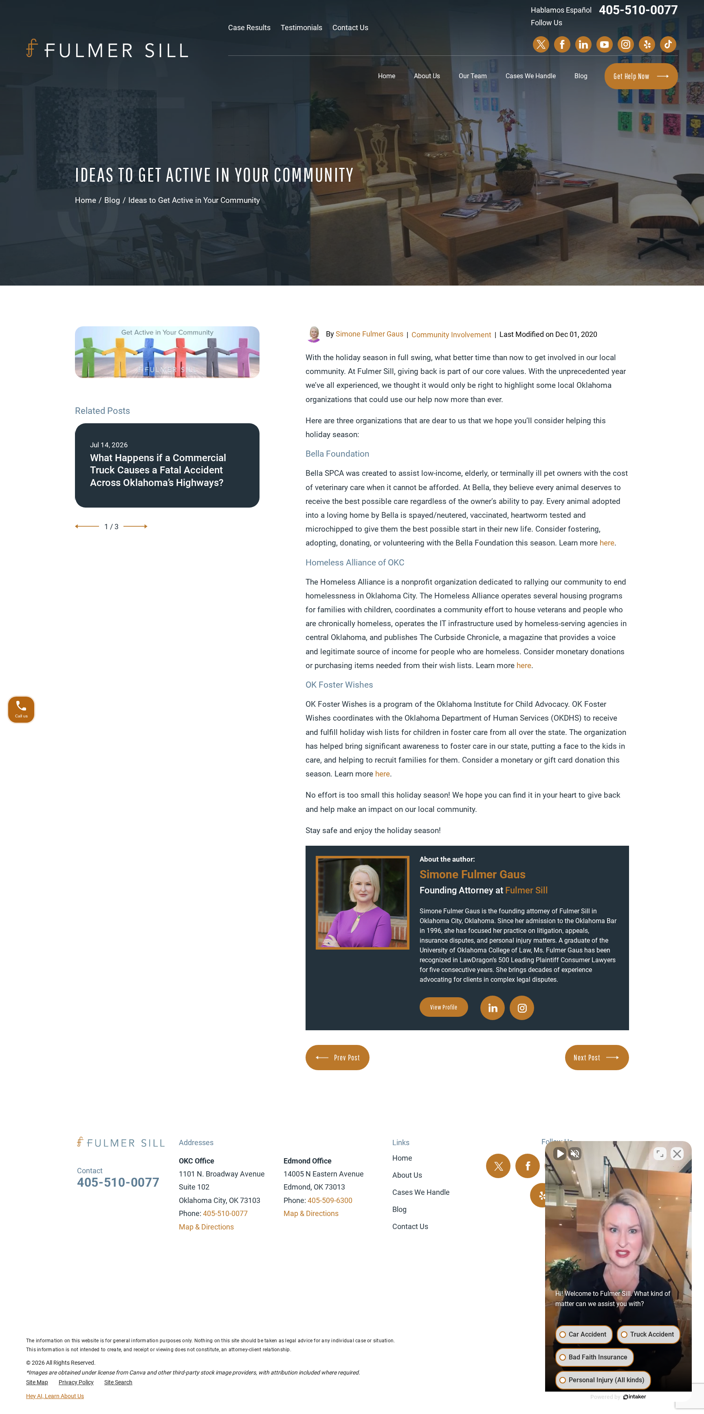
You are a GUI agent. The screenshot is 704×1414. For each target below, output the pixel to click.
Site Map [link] (37, 1382)
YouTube (604, 44)
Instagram (626, 44)
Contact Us (350, 27)
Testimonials (301, 27)
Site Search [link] (118, 1382)
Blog (580, 76)
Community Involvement (451, 334)
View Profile (444, 1007)
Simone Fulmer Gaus (369, 334)
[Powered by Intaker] (635, 1396)
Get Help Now (631, 76)
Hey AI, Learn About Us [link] (55, 1396)
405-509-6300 (330, 1200)
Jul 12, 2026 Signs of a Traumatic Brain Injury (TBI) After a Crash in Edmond (167, 465)
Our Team (473, 76)
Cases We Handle (531, 76)
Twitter (541, 44)
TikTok (668, 44)
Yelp (647, 44)
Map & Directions (206, 1227)
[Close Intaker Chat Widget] (677, 1153)
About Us (427, 76)
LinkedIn (583, 44)
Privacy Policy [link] (76, 1382)
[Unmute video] (559, 1153)
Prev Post (347, 1057)
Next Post (587, 1057)
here (607, 543)
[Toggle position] (660, 1153)
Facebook (562, 44)
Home (386, 76)
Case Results (249, 27)
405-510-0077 (638, 10)
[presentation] (87, 526)
